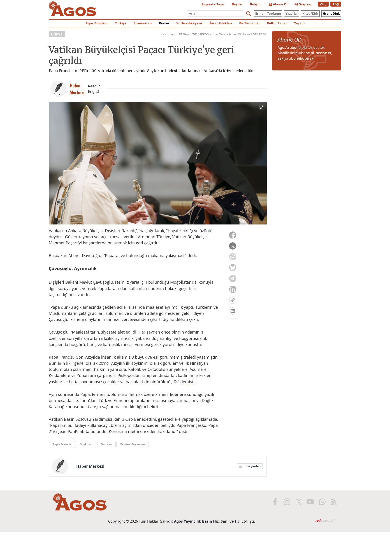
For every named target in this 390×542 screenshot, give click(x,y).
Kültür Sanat (277, 23)
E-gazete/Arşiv (213, 4)
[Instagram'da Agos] (287, 502)
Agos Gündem (97, 23)
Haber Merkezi (90, 466)
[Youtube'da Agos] (310, 502)
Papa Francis (62, 444)
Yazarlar (292, 13)
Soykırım (86, 444)
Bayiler (237, 4)
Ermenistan (143, 23)
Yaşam (299, 23)
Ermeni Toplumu (268, 13)
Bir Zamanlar (249, 23)
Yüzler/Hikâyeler (189, 23)
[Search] (248, 13)
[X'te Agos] (298, 502)
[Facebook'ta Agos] (275, 502)
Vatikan (106, 444)
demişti (187, 381)
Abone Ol (279, 4)
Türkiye (120, 23)
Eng (336, 4)
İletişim (256, 4)
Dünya (164, 23)
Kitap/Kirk (310, 13)
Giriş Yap (305, 4)
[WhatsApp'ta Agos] (322, 502)
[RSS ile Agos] (334, 502)
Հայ (323, 4)
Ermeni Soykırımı (132, 444)
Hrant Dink (331, 13)
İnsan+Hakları (221, 23)
